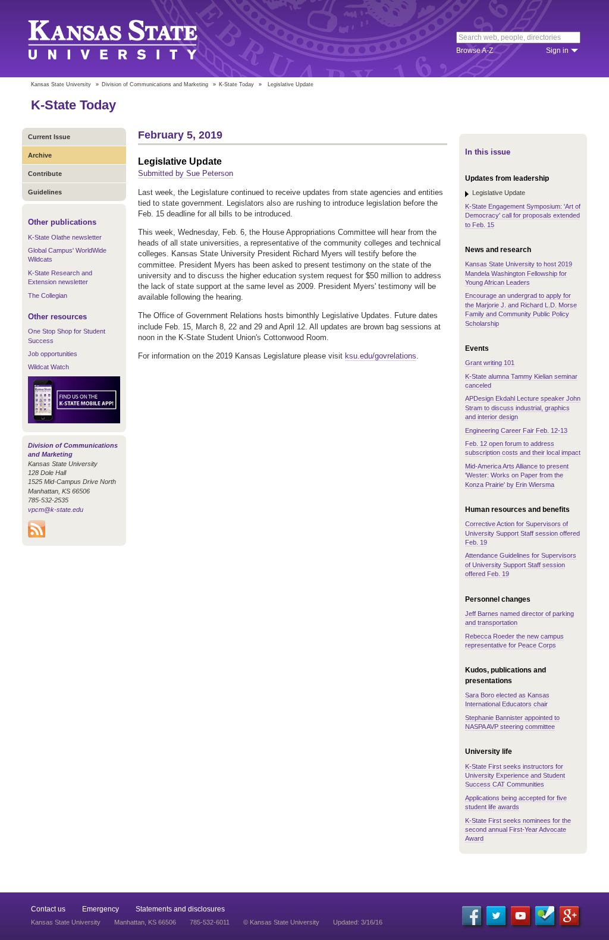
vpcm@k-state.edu (55, 509)
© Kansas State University (281, 922)
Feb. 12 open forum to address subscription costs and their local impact (522, 448)
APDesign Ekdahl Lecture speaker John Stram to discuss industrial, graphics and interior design (522, 407)
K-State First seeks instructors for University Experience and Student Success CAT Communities (515, 775)
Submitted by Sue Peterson (185, 173)
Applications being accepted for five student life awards (516, 802)
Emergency (100, 909)
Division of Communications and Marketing (155, 84)
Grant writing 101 (489, 362)
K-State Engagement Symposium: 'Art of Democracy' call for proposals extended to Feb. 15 (522, 215)
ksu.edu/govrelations (380, 355)
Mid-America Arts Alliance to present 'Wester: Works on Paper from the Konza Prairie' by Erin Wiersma (517, 475)
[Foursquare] (544, 915)
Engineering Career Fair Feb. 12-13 (516, 430)
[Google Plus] (569, 915)
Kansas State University (127, 38)
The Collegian (47, 295)
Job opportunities (52, 353)
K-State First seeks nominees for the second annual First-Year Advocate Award (518, 829)
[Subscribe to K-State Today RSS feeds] (36, 535)
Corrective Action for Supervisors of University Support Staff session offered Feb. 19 (522, 533)
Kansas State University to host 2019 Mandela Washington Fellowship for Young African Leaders (518, 273)
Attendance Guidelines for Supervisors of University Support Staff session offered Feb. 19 (520, 564)
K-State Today (236, 84)
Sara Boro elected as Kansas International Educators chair (507, 699)
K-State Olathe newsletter (65, 237)
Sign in (557, 50)
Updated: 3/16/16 (357, 922)
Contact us (48, 909)
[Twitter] (496, 915)
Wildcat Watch (48, 366)
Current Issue (49, 136)
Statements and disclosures (180, 909)
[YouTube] (520, 915)
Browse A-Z (474, 50)
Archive (40, 155)
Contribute (45, 173)
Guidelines (45, 192)
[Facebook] (471, 915)
